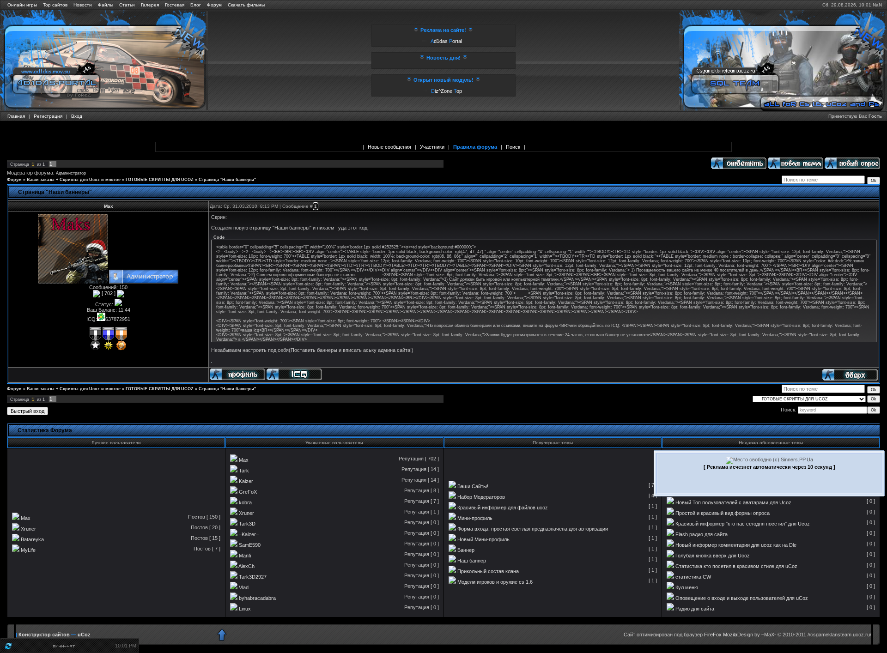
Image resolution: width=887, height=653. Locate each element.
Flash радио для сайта (701, 534)
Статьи (127, 4)
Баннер (465, 550)
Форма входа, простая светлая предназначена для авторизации (532, 529)
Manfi (245, 555)
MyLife (28, 550)
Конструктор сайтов (44, 634)
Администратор (71, 173)
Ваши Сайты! (472, 486)
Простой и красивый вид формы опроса (722, 513)
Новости (82, 4)
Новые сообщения (389, 147)
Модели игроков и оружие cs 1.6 (495, 582)
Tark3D (247, 523)
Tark (244, 470)
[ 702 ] (108, 293)
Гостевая (174, 4)
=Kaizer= (249, 534)
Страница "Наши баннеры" (227, 179)
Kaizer (246, 481)
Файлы (105, 4)
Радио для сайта (694, 608)
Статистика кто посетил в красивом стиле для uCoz (736, 566)
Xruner (28, 529)
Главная (16, 116)
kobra (245, 502)
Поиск (513, 147)
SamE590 (250, 545)
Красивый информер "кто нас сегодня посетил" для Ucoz (742, 523)
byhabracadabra (257, 598)
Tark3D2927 (253, 577)
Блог (195, 4)
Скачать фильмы (246, 4)
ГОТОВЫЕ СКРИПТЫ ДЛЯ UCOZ (160, 179)
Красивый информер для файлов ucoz (502, 507)
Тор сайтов (55, 4)
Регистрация (48, 116)
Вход (76, 116)
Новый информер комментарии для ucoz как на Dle (735, 545)
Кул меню (686, 587)
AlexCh (246, 566)
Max (108, 206)
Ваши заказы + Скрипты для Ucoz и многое (74, 179)
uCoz (84, 634)
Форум (214, 4)
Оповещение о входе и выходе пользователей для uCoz (741, 598)
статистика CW (693, 577)
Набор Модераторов (481, 497)
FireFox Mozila (720, 634)
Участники (432, 147)
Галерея (150, 4)
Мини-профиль (474, 518)
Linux (245, 608)
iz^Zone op (446, 91)
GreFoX (248, 492)
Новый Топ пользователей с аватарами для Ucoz (733, 502)
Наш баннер (471, 560)
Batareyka (32, 539)
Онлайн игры (22, 4)
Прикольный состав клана (488, 571)
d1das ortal (446, 41)
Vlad (244, 587)
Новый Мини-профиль (483, 539)
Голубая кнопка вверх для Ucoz (712, 555)
